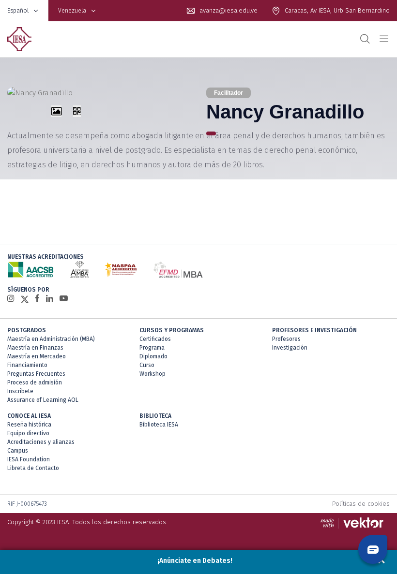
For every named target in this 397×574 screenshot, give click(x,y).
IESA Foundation (28, 459)
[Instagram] (11, 298)
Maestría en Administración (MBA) (51, 339)
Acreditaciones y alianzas (41, 442)
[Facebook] (37, 298)
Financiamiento (27, 365)
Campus (17, 450)
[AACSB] (30, 269)
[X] (25, 298)
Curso (146, 365)
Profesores (286, 339)
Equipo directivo (28, 433)
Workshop (152, 373)
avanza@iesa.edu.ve (228, 10)
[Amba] (79, 269)
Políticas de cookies (361, 503)
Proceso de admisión (34, 382)
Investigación (289, 347)
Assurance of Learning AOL (42, 400)
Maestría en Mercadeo (36, 356)
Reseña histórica (29, 424)
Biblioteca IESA (158, 424)
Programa (152, 347)
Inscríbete (20, 391)
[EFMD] (178, 269)
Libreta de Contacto (33, 468)
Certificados (155, 339)
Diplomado (153, 356)
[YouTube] (64, 298)
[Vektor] (354, 522)
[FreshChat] (372, 549)
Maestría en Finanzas (35, 347)
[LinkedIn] (49, 298)
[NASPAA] (121, 269)
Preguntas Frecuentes (36, 373)
